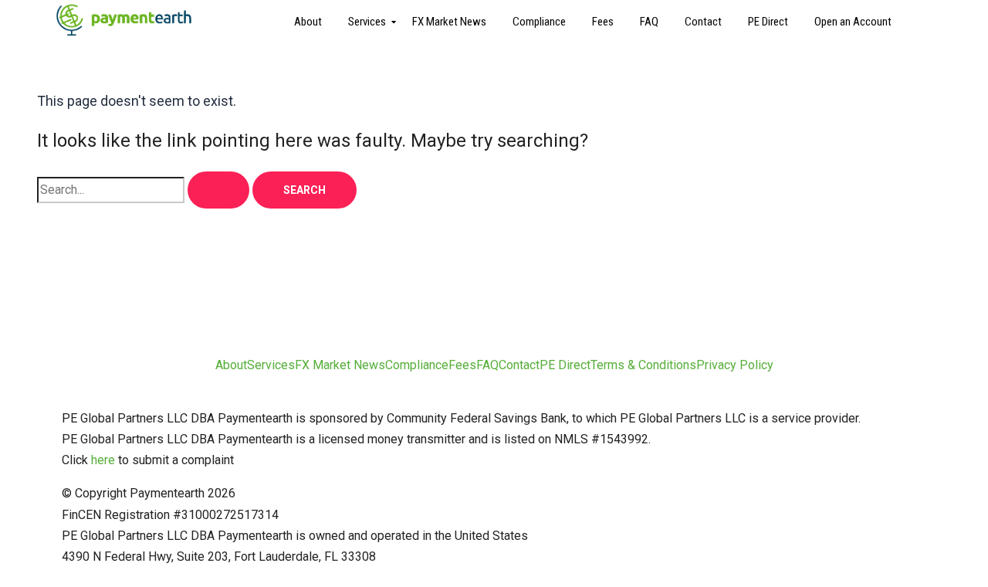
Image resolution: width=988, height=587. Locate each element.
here (103, 460)
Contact (703, 22)
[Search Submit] (218, 190)
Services (367, 22)
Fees (603, 22)
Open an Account (853, 22)
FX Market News (449, 22)
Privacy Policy (734, 365)
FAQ (649, 22)
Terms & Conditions (643, 365)
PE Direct (768, 22)
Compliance (539, 22)
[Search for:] (144, 189)
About (308, 22)
